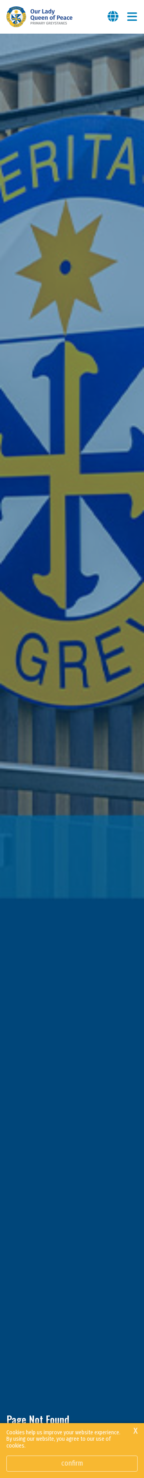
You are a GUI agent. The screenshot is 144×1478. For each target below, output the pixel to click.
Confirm (72, 1463)
